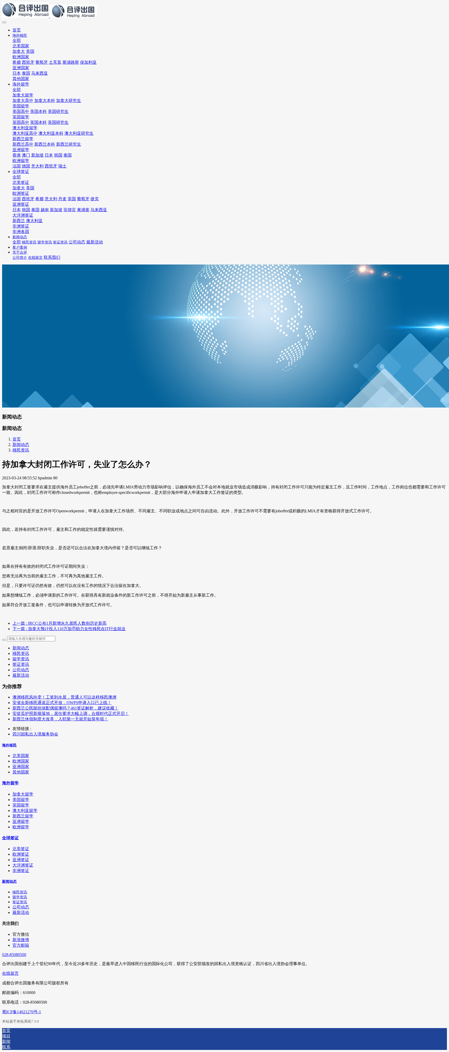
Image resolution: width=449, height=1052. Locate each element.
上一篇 (59, 623)
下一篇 (69, 629)
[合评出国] (224, 10)
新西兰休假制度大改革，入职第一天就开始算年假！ (60, 719)
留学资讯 (20, 659)
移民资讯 (20, 450)
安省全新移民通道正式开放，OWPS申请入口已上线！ (61, 702)
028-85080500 (14, 954)
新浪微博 (20, 940)
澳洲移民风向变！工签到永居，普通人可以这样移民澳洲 (64, 697)
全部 (16, 40)
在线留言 (10, 973)
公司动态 (20, 670)
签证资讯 (20, 664)
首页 (16, 30)
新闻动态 (20, 444)
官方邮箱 (20, 945)
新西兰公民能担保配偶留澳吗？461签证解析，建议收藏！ (65, 708)
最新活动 (20, 675)
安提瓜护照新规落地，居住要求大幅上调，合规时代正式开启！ (70, 713)
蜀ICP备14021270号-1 (21, 1012)
